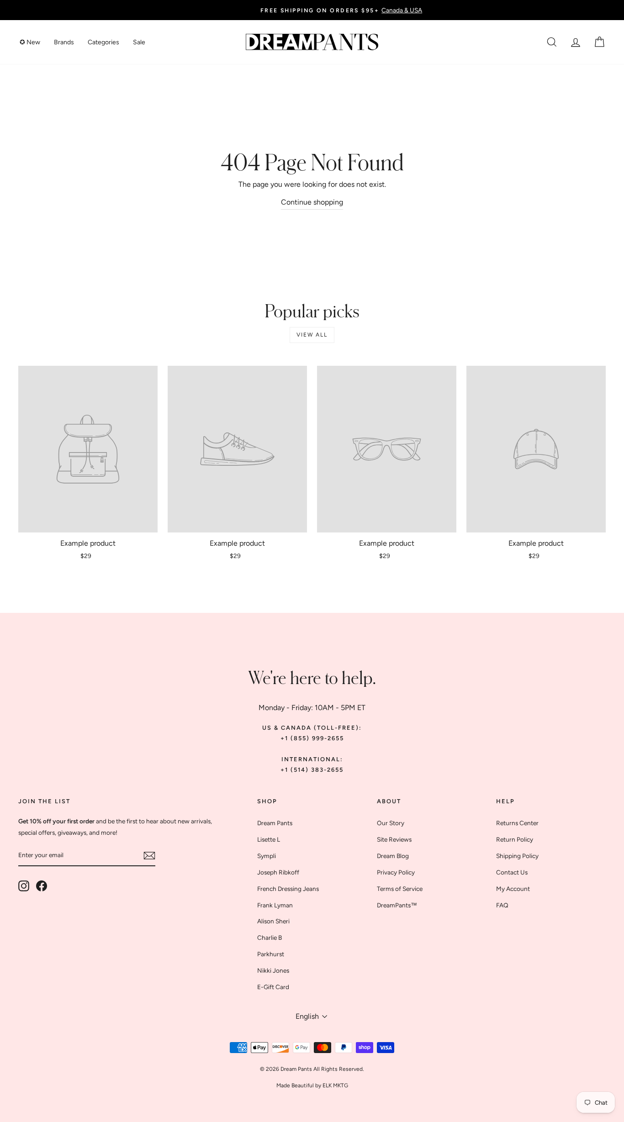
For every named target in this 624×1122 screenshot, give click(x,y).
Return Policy (514, 839)
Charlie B (269, 937)
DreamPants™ (397, 905)
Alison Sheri (273, 921)
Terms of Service (400, 888)
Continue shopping (312, 202)
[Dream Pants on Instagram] (23, 886)
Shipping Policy (517, 855)
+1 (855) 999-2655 (312, 738)
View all (311, 335)
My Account (513, 888)
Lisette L (268, 839)
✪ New (30, 42)
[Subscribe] (149, 855)
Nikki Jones (273, 970)
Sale (139, 42)
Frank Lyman (275, 905)
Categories (103, 42)
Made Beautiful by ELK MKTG (312, 1085)
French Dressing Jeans (288, 888)
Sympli (266, 855)
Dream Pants (274, 823)
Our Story (390, 823)
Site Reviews (394, 839)
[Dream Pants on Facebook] (41, 886)
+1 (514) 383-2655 (312, 769)
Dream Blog (393, 855)
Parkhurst (270, 954)
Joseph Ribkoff (278, 872)
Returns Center (517, 823)
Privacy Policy (396, 872)
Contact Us (512, 872)
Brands (64, 42)
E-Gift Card (273, 986)
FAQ (502, 905)
